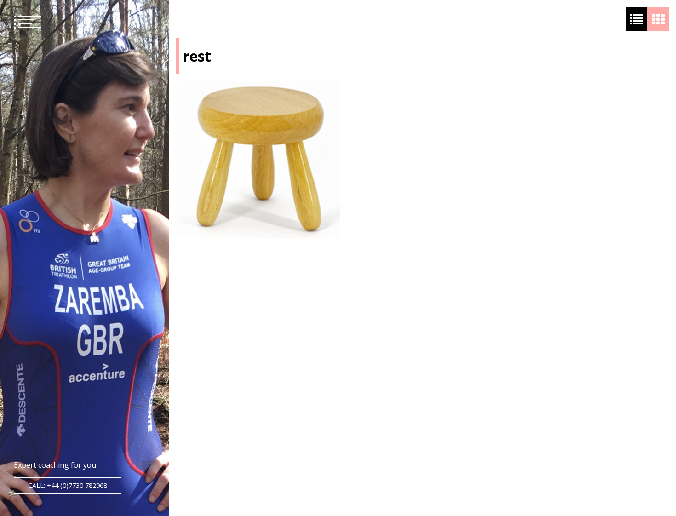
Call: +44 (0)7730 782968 (67, 485)
